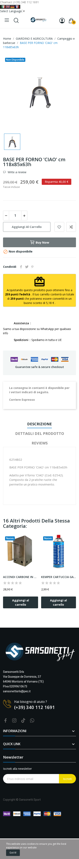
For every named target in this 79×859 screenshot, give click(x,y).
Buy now (42, 242)
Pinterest (32, 267)
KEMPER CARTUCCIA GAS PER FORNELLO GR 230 (58, 577)
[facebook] (5, 720)
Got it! (13, 852)
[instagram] (14, 720)
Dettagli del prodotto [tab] (39, 433)
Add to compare (71, 227)
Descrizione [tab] (39, 423)
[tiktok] (23, 720)
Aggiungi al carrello (27, 227)
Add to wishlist (59, 227)
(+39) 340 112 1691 (34, 707)
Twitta (27, 267)
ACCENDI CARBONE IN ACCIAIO (20, 577)
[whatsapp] (32, 720)
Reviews (40, 443)
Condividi (21, 267)
